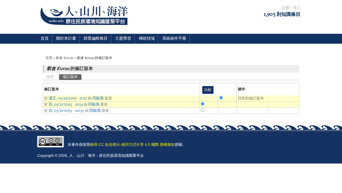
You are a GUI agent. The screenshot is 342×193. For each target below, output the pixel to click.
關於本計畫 (66, 39)
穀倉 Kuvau (64, 58)
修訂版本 (72, 77)
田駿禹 (98, 98)
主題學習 (123, 39)
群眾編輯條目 (96, 39)
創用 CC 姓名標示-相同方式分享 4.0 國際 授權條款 (132, 144)
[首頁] (85, 28)
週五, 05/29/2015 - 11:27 (68, 98)
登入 (297, 8)
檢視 (50, 77)
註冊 (285, 8)
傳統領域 (147, 39)
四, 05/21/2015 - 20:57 (66, 110)
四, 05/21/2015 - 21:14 (66, 104)
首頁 (45, 39)
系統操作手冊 (174, 39)
